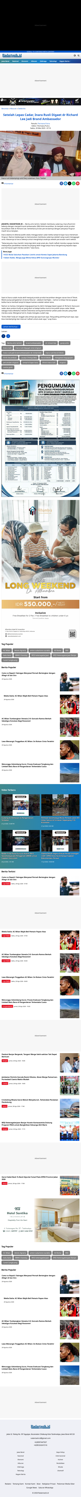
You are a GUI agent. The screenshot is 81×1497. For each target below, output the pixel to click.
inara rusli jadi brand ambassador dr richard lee (22, 353)
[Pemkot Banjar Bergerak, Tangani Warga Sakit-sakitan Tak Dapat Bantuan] (69, 1063)
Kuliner (60, 1460)
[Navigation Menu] (78, 55)
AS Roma (57, 650)
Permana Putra (44, 123)
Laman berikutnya (10, 326)
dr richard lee (50, 343)
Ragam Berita (64, 61)
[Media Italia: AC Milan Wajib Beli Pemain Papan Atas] (69, 704)
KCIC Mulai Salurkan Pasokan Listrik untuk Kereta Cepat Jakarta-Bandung (35, 254)
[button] (65, 61)
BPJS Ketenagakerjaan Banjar (64, 655)
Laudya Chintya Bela (29, 357)
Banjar (5, 1061)
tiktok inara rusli (48, 362)
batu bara (7, 655)
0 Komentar (8, 183)
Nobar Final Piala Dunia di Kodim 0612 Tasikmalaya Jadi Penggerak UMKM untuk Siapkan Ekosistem (19, 855)
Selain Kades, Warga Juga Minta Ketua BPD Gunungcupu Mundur (31, 258)
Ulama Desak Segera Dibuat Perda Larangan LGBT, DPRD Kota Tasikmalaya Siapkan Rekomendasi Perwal (60, 855)
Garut (5, 1106)
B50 (66, 650)
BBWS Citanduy (21, 655)
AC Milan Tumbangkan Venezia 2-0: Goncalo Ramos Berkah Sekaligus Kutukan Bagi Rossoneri (26, 719)
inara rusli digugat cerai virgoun (28, 348)
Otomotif (60, 1471)
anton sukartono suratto (40, 650)
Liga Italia (6, 884)
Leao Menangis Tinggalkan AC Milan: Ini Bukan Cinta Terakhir (28, 741)
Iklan (39, 1484)
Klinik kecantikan (10, 357)
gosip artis (64, 343)
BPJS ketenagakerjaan (40, 655)
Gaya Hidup (60, 1452)
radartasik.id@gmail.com (41, 1438)
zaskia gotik (8, 367)
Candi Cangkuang (10, 660)
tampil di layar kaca (30, 362)
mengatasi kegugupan (64, 357)
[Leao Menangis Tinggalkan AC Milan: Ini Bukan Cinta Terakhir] (69, 750)
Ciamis (5, 1083)
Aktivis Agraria (20, 650)
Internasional (60, 1456)
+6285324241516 (40, 1445)
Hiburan (34, 61)
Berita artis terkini (14, 343)
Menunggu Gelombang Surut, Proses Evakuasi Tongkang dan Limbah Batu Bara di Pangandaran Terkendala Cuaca (27, 765)
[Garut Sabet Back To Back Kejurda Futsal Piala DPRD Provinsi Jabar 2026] (69, 1185)
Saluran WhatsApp (45, 1487)
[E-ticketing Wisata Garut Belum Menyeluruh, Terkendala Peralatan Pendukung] (69, 1108)
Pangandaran (7, 1006)
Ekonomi (25, 61)
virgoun (63, 362)
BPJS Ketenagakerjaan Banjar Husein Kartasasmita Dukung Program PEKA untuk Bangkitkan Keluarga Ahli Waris (27, 1123)
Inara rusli (7, 348)
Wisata (60, 1467)
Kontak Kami (30, 1484)
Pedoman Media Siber (66, 1484)
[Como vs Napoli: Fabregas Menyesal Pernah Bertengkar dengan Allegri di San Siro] (69, 681)
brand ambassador (33, 343)
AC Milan (6, 650)
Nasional (15, 61)
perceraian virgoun (10, 362)
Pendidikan (60, 1463)
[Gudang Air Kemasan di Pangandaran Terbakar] (20, 805)
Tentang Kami (18, 1484)
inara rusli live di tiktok (55, 353)
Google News (31, 1487)
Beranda (4, 108)
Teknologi (53, 61)
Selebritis (22, 108)
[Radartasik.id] (12, 56)
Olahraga (43, 61)
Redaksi (8, 1484)
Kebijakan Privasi (49, 1484)
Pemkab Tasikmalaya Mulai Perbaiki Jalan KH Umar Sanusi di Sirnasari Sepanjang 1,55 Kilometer (60, 820)
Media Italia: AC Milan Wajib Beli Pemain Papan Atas (26, 696)
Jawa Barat (5, 61)
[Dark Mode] (75, 55)
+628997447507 (40, 1442)
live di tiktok (46, 357)
